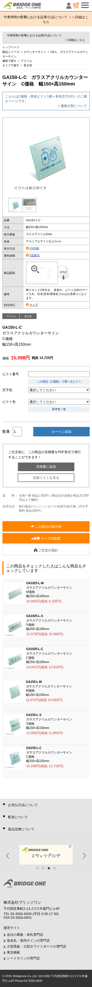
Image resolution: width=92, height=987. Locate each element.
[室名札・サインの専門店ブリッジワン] (31, 6)
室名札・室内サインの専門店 (28, 940)
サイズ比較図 (50, 538)
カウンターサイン (35, 52)
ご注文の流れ (47, 550)
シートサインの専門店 (23, 958)
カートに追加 (61, 432)
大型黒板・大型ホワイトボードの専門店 (36, 946)
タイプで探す (10, 65)
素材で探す (9, 61)
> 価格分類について (72, 106)
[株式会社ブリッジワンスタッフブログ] (46, 854)
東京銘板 (13, 952)
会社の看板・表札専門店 (25, 934)
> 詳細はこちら (75, 40)
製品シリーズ (10, 52)
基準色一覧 (59, 409)
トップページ (10, 47)
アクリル (26, 61)
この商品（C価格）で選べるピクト (59, 381)
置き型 (28, 65)
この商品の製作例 (47, 526)
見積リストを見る (46, 478)
